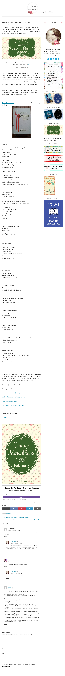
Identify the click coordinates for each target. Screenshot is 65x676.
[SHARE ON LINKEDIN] (30, 508)
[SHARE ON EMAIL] (37, 508)
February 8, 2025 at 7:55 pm (14, 588)
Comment (4, 637)
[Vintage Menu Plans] (53, 136)
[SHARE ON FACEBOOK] (14, 508)
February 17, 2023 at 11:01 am (16, 573)
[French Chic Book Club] (53, 120)
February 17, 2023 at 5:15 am (14, 561)
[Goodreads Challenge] (53, 213)
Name (3, 648)
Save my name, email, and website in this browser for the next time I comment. (18, 664)
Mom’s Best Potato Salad (9, 401)
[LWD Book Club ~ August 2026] (53, 104)
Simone (9, 587)
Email (3, 653)
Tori (9, 560)
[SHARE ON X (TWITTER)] (6, 508)
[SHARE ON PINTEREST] (22, 508)
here (29, 64)
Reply (5, 536)
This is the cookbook (8, 103)
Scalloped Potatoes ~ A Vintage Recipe (13, 397)
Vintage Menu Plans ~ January (11, 393)
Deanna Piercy (13, 541)
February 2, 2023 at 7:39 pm (14, 530)
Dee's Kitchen (8, 513)
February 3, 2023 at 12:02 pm (16, 543)
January (4, 417)
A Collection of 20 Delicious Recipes (13, 405)
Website (3, 658)
